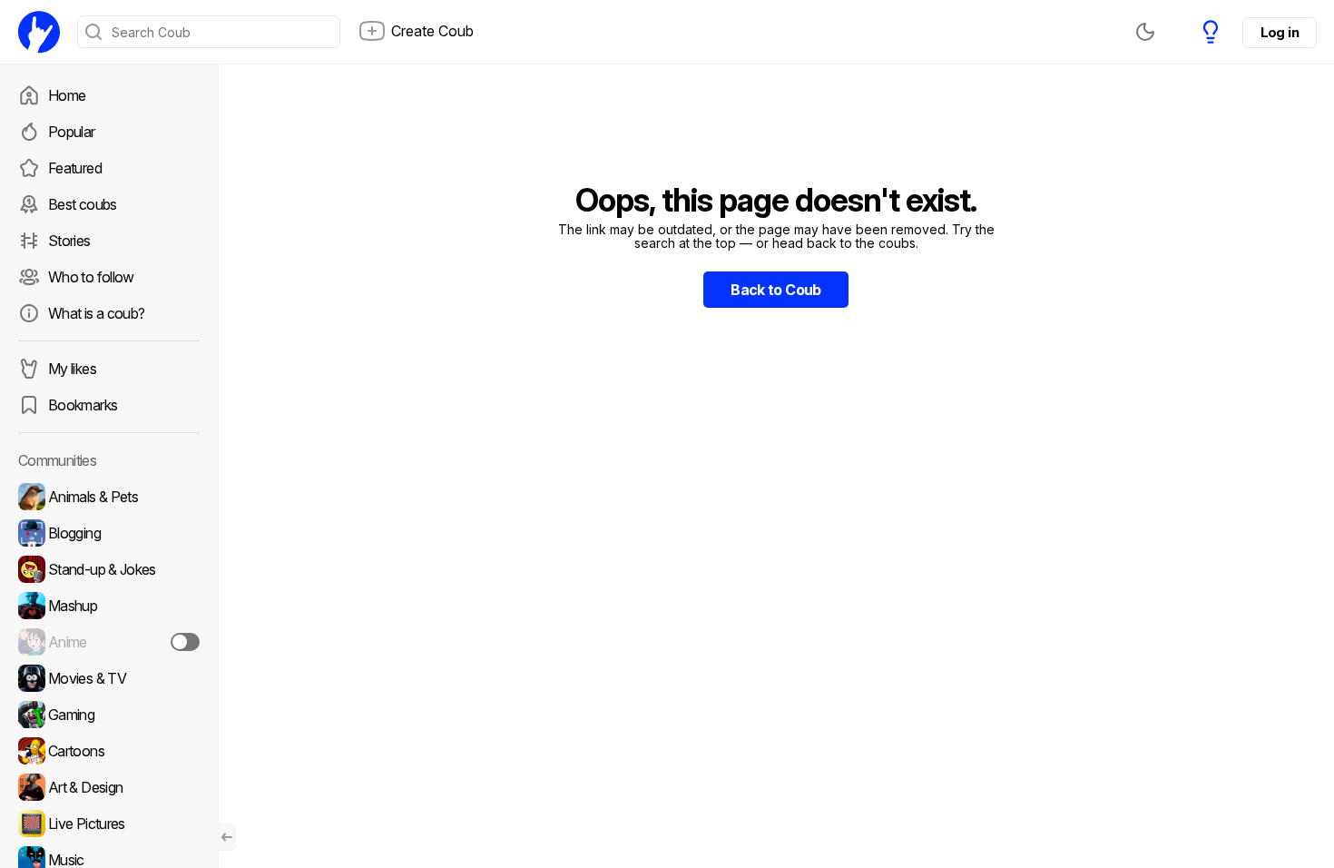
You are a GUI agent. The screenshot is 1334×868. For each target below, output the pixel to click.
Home (66, 95)
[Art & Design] (109, 787)
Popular (71, 132)
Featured (75, 168)
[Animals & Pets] (109, 496)
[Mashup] (109, 605)
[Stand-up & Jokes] (109, 569)
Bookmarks (82, 405)
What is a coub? (96, 313)
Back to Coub (775, 290)
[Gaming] (109, 714)
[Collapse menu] (227, 837)
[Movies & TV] (109, 678)
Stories (69, 241)
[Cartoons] (109, 751)
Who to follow (91, 277)
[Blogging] (109, 533)
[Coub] (39, 32)
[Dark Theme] (1145, 31)
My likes (72, 369)
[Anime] (109, 642)
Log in (1279, 32)
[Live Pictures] (109, 823)
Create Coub (432, 31)
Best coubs (82, 204)
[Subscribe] (185, 642)
